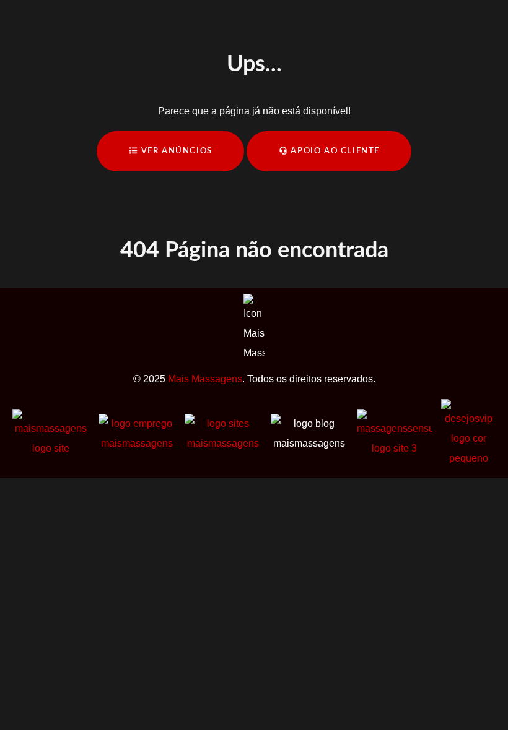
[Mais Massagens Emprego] (137, 432)
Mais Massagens (205, 379)
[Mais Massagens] (51, 432)
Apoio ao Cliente (334, 151)
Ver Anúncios (175, 151)
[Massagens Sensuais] (395, 432)
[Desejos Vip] (468, 432)
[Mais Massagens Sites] (223, 432)
